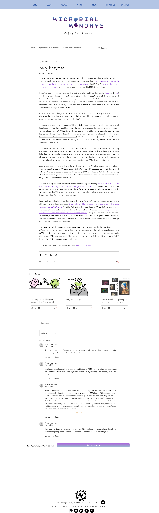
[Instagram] (92, 511)
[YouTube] (76, 511)
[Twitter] (103, 502)
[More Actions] (118, 345)
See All (127, 274)
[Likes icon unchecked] (46, 357)
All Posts (32, 48)
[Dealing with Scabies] (79, 287)
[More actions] (118, 62)
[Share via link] (56, 255)
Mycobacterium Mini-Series (49, 48)
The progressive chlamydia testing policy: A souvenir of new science (42, 300)
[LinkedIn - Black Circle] (81, 511)
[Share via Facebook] (40, 255)
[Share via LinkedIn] (51, 255)
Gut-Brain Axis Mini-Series (72, 48)
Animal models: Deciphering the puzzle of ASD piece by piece (114, 300)
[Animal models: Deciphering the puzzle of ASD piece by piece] (114, 287)
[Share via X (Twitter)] (46, 255)
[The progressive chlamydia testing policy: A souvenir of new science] (44, 287)
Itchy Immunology (73, 299)
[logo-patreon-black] (71, 511)
